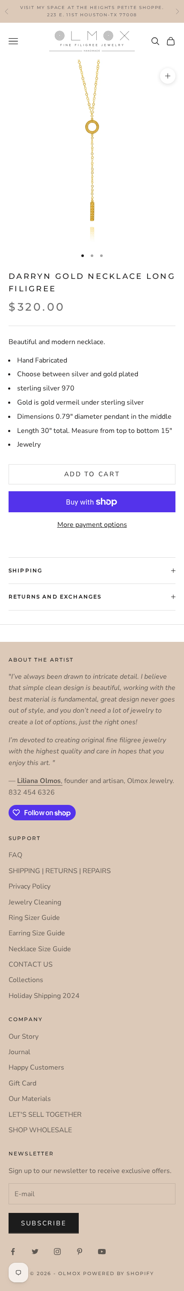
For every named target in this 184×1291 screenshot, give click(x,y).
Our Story (24, 1036)
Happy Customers (36, 1067)
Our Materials (30, 1099)
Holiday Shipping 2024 (44, 996)
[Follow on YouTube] (102, 1251)
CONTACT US (31, 964)
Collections (26, 980)
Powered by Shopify (118, 1273)
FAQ (15, 855)
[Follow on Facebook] (13, 1251)
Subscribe (43, 1223)
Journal (19, 1052)
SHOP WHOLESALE (40, 1130)
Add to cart (92, 474)
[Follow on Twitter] (35, 1251)
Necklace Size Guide (40, 949)
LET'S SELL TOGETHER (45, 1114)
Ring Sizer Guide (34, 917)
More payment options (92, 524)
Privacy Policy (29, 886)
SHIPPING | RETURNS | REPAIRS (60, 871)
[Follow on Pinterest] (79, 1251)
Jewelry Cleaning (35, 902)
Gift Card (22, 1083)
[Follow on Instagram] (57, 1251)
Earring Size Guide (37, 933)
